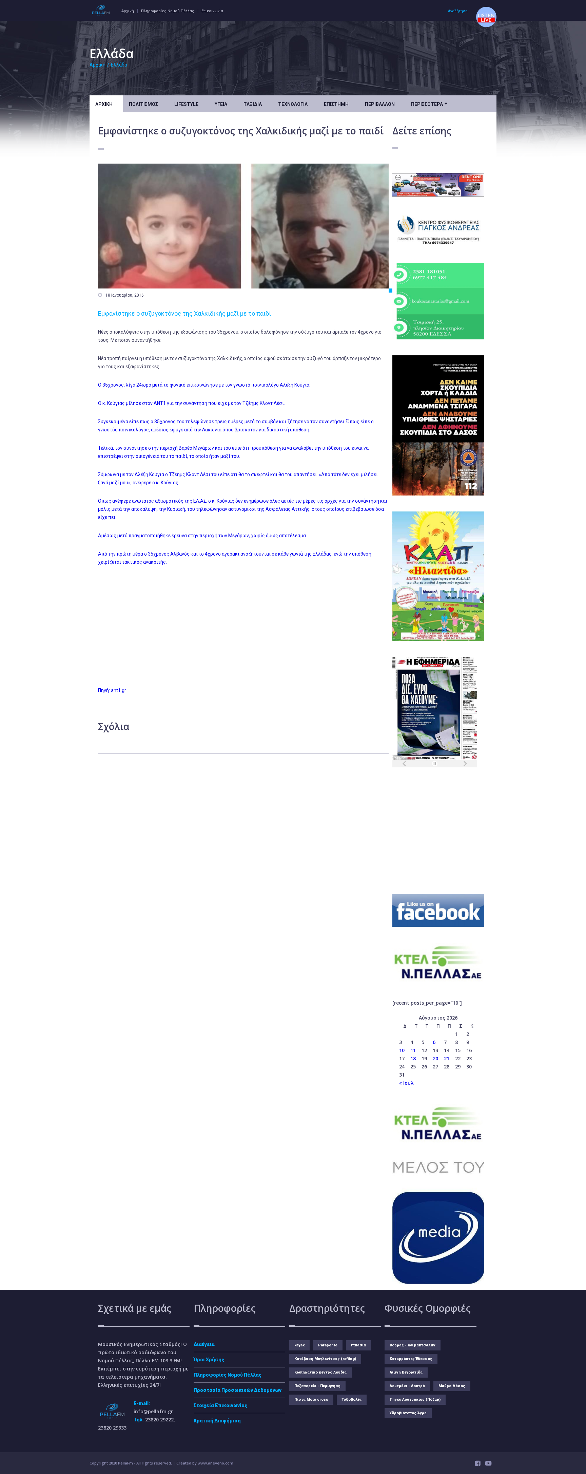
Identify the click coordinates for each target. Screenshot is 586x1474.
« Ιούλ (406, 1083)
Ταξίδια (252, 104)
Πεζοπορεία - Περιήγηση (317, 1386)
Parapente (327, 1345)
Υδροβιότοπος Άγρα (408, 1413)
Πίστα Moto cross (311, 1399)
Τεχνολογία (293, 104)
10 (402, 1050)
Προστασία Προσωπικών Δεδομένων (237, 1390)
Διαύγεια (204, 1344)
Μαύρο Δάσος (451, 1386)
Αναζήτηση (458, 11)
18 (413, 1058)
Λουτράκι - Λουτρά (407, 1386)
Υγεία (221, 104)
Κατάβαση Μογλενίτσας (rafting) (325, 1359)
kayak (299, 1345)
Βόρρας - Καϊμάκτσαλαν (412, 1345)
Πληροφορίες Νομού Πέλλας (167, 11)
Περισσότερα (429, 103)
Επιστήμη (336, 104)
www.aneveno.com (215, 1463)
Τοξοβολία (352, 1399)
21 (446, 1058)
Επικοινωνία (212, 11)
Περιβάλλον (380, 104)
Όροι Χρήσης (209, 1359)
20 (435, 1058)
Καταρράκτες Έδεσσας (411, 1359)
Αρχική (127, 11)
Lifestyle (186, 104)
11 (413, 1050)
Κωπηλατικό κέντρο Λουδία (320, 1372)
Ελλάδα (119, 65)
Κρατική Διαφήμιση (217, 1420)
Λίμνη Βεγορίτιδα (406, 1372)
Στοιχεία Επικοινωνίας (220, 1405)
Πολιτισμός (143, 104)
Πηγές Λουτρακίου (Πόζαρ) (415, 1399)
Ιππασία (358, 1345)
